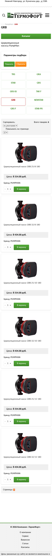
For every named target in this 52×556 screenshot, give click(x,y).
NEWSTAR (38, 100)
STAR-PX (39, 109)
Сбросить (21, 64)
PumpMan (9, 24)
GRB (16, 24)
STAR (13, 83)
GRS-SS (13, 91)
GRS (39, 83)
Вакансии (25, 540)
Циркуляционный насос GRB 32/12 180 (22, 457)
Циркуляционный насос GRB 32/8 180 (22, 225)
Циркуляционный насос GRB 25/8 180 (22, 167)
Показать (9, 64)
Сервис (25, 536)
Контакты (25, 547)
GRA (39, 74)
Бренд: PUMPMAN (12, 183)
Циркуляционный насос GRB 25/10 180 (22, 283)
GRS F (13, 109)
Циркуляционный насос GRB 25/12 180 (22, 399)
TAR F (38, 91)
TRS (13, 74)
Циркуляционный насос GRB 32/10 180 (22, 341)
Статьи (25, 544)
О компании (25, 532)
